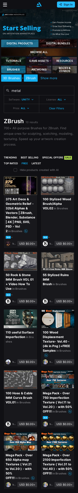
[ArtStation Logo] (39, 4)
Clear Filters (56, 108)
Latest (36, 163)
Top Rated (11, 163)
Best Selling (30, 157)
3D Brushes (11, 78)
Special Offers (56, 157)
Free (25, 163)
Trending (10, 157)
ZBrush (31, 78)
